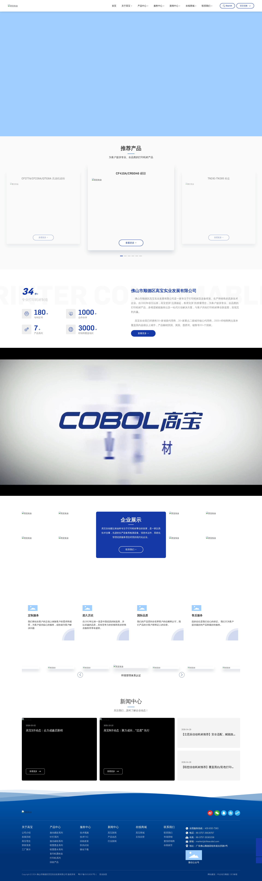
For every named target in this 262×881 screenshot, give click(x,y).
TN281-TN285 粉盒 (219, 178)
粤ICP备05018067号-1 (87, 874)
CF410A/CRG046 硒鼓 (131, 173)
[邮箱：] (259, 847)
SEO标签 (233, 874)
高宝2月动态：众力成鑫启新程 (44, 730)
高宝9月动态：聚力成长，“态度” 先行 (126, 730)
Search (229, 6)
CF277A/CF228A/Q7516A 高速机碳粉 (43, 178)
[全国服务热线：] (259, 841)
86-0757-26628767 (205, 833)
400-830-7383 (211, 828)
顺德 (227, 874)
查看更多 (33, 771)
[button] (80, 675)
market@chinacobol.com (207, 841)
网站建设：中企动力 (216, 874)
